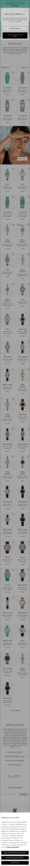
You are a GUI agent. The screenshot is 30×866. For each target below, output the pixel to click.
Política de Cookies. (12, 847)
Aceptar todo (15, 862)
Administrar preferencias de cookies (15, 852)
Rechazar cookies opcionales (15, 857)
